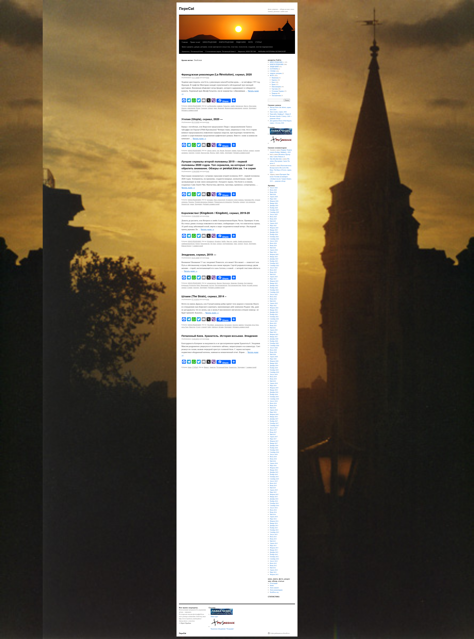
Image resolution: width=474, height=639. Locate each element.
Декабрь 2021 (274, 312)
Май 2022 (273, 301)
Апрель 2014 (274, 517)
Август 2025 (274, 214)
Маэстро (192, 327)
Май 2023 (273, 274)
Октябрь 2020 (274, 343)
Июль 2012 (273, 563)
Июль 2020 (273, 350)
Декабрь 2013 (274, 525)
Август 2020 (274, 348)
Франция (221, 108)
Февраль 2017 (274, 441)
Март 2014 (273, 519)
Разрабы (236, 202)
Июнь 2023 (273, 272)
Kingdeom (210, 241)
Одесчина (275, 89)
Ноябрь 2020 (274, 341)
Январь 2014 (274, 523)
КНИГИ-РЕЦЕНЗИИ (226, 42)
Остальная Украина (278, 91)
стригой (204, 327)
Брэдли (235, 325)
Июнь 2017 (273, 432)
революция (191, 108)
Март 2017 (273, 439)
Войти (272, 585)
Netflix (224, 241)
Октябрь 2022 (274, 290)
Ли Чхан (213, 243)
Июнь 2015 (273, 485)
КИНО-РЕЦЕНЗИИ (210, 42)
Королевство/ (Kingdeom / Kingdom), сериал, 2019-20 (215, 213)
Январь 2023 (274, 283)
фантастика (205, 153)
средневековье (228, 243)
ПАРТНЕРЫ (274, 69)
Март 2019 (273, 385)
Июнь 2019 (273, 379)
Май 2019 (273, 381)
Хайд (217, 153)
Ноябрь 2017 (274, 421)
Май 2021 (273, 328)
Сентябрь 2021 (274, 319)
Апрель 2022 (274, 303)
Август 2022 (274, 294)
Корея (198, 243)
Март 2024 (273, 252)
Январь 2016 (274, 470)
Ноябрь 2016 (274, 448)
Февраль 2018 (274, 414)
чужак (192, 204)
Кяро (198, 285)
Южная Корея (186, 246)
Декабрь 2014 (274, 499)
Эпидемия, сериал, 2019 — (198, 254)
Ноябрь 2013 (274, 528)
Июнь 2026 (273, 192)
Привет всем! (195, 42)
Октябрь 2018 (274, 397)
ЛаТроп (245, 150)
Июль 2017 (273, 430)
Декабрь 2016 (274, 445)
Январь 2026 (274, 203)
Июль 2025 (273, 217)
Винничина (275, 78)
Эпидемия (252, 108)
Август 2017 (274, 428)
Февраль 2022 (274, 308)
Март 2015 (273, 492)
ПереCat (186, 8)
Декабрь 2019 (274, 365)
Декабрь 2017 (274, 419)
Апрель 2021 (274, 330)
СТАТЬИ (258, 42)
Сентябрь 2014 (274, 505)
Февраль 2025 (274, 228)
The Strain (210, 325)
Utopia (209, 150)
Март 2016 (273, 465)
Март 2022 (273, 305)
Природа (274, 93)
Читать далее (199, 138)
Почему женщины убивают (204, 202)
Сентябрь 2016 (274, 452)
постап (211, 285)
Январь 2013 (274, 550)
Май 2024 (273, 248)
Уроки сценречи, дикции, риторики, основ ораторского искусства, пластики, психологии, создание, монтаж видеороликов (227, 47)
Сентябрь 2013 (274, 532)
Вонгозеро (226, 283)
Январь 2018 (274, 417)
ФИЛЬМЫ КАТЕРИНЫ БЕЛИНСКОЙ (272, 51)
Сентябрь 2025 (274, 212)
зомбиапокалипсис (188, 243)
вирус (214, 150)
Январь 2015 (274, 497)
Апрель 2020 (274, 357)
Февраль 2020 (274, 361)
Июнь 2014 (273, 512)
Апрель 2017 (274, 437)
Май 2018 (273, 408)
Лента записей (274, 588)
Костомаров (248, 283)
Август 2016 (274, 454)
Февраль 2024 (274, 254)
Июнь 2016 (273, 459)
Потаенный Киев (222, 367)
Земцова (234, 283)
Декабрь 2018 (274, 392)
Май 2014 (273, 514)
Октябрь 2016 (274, 450)
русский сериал (252, 285)
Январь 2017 (274, 443)
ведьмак (210, 200)
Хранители (185, 204)
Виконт (206, 367)
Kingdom (218, 241)
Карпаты (274, 80)
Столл (198, 327)
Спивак (189, 287)
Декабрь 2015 (274, 472)
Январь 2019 (274, 390)
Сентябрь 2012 (274, 559)
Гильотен (226, 106)
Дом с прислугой (219, 200)
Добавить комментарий (189, 110)
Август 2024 (274, 241)
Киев (189, 367)
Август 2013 (274, 534)
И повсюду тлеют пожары (235, 200)
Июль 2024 (273, 243)
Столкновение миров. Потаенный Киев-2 (220, 51)
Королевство (205, 243)
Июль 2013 (273, 537)
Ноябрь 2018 (274, 394)
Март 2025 (273, 225)
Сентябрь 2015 (274, 479)
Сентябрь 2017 (274, 425)
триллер (191, 153)
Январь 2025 (274, 230)
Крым (273, 84)
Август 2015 (274, 481)
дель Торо (184, 327)
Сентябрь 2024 (274, 239)
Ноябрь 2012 (274, 554)
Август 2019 (274, 374)
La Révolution (212, 106)
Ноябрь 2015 (274, 474)
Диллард (228, 150)
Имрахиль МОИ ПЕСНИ (247, 51)
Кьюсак (239, 150)
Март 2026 (273, 199)
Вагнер (219, 283)
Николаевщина (276, 87)
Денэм (222, 150)
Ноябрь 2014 (274, 501)
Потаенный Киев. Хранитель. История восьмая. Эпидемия (219, 336)
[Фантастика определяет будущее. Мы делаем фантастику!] (281, 143)
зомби (232, 106)
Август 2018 (274, 401)
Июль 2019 (273, 377)
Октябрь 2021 (274, 317)
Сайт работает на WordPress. (280, 633)
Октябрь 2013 (274, 530)
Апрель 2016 (274, 463)
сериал (210, 108)
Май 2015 (273, 488)
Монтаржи (252, 106)
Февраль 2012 (274, 574)
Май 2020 (273, 354)
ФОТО (250, 42)
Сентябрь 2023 (274, 265)
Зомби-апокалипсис (245, 241)
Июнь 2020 (273, 352)
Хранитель (233, 367)
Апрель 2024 (274, 250)
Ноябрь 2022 (274, 288)
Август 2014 (274, 508)
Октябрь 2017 (274, 423)
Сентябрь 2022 (274, 292)
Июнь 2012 (273, 565)
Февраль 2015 (274, 494)
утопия (197, 153)
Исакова (240, 283)
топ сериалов (250, 202)
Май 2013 (273, 541)
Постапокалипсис (221, 285)
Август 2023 (274, 268)
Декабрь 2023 (274, 259)
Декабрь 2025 (274, 205)
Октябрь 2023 (274, 263)
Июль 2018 (273, 403)
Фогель (212, 153)
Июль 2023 (273, 270)
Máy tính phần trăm (275, 159)
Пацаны (191, 202)
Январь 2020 (274, 363)
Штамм (221, 327)
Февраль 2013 (274, 548)
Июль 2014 (273, 510)
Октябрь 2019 (274, 370)
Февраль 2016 (274, 468)
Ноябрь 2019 (274, 368)
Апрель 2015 (274, 490)
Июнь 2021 (273, 325)
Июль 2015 (273, 483)
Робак (244, 285)
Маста (246, 106)
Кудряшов (184, 285)
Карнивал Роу (249, 200)
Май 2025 (273, 221)
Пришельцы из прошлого (223, 202)
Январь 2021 (274, 337)
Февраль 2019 (274, 388)
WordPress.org (274, 592)
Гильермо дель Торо (252, 325)
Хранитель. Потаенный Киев (192, 51)
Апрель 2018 (274, 410)
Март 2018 (273, 412)
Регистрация (273, 583)
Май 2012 (273, 568)
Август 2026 (274, 188)
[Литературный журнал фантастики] (281, 134)
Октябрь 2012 (274, 557)
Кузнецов (192, 285)
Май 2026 (273, 194)
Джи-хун (229, 241)
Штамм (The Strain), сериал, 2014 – (203, 296)
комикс (234, 150)
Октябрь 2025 (274, 210)
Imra (207, 77)
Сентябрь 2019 (274, 372)
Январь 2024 (274, 257)
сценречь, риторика (276, 73)
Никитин (213, 367)
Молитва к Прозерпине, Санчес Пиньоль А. (280, 161)
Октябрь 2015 (274, 477)
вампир (219, 106)
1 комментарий (197, 246)
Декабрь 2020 (274, 339)
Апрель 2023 (274, 277)
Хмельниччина (276, 95)
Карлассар (239, 106)
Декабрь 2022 (274, 285)
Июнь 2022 (273, 299)
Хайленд (215, 327)
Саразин (204, 108)
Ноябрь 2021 (274, 314)
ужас (215, 108)
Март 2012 (273, 572)
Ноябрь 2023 (274, 261)
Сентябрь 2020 (274, 345)
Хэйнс (222, 153)
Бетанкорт (228, 325)
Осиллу (184, 108)
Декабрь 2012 (274, 552)
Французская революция (233, 108)
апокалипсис (211, 283)
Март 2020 (273, 359)
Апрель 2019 (274, 383)
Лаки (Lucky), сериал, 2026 (278, 112)
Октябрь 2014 (274, 503)
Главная (185, 42)
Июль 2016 (273, 457)
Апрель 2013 (274, 543)
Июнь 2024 (273, 245)
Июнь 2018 (273, 405)
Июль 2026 (273, 190)
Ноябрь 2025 (274, 208)
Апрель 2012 (274, 570)
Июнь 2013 (273, 539)
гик (218, 150)
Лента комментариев (276, 590)
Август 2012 (274, 561)
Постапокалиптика (234, 285)
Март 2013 (273, 545)
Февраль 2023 (274, 281)
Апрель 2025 (274, 223)
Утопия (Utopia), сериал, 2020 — (202, 119)
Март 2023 (273, 279)
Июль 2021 (273, 323)
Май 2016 (273, 461)
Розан (198, 108)
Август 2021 (274, 321)
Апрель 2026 (274, 197)
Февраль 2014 (274, 521)
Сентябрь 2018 (274, 399)
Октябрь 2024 (274, 237)
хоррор (245, 108)
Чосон (246, 243)
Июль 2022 (273, 297)
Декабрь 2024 (274, 232)
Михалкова (204, 285)
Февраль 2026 (274, 201)
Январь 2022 (274, 310)
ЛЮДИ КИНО (241, 42)
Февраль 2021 (274, 334)
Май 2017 (273, 434)
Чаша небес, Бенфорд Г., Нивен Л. (280, 114)
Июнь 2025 (273, 219)
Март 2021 (273, 332)
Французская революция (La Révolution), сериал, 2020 (216, 74)
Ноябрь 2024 (274, 234)
